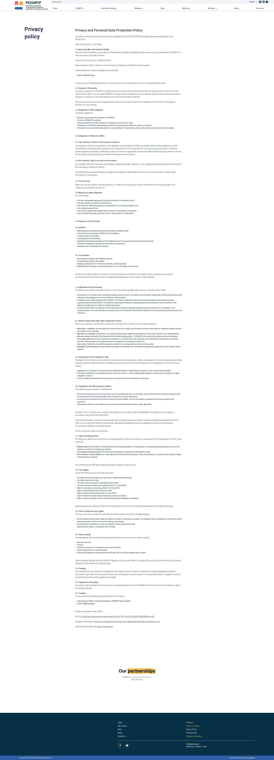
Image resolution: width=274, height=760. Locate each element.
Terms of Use (191, 729)
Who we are (122, 726)
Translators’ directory (108, 8)
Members (138, 8)
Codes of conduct (193, 726)
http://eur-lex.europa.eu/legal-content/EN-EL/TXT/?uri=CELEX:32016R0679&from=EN (118, 616)
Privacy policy (191, 733)
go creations (250, 758)
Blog (162, 8)
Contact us (260, 8)
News (236, 8)
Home (55, 8)
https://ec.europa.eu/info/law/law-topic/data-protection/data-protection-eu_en (127, 621)
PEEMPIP (79, 8)
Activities (211, 8)
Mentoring (186, 8)
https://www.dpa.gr (105, 626)
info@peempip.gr (57, 2)
